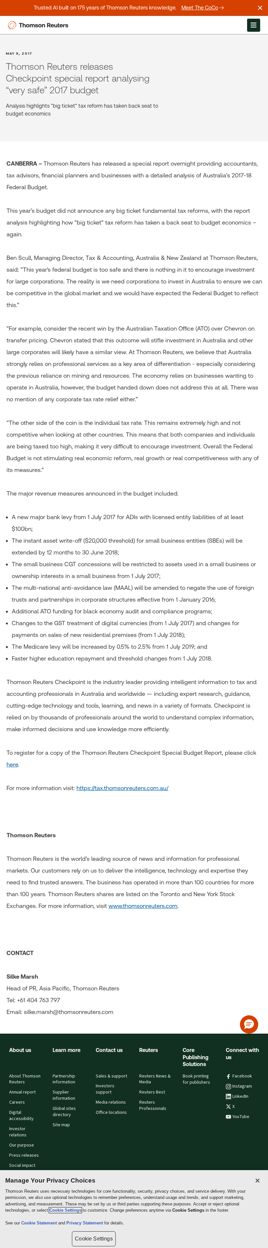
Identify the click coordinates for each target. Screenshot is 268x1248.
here (12, 764)
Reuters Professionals (152, 1105)
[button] (249, 1024)
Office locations (111, 1112)
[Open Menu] (253, 25)
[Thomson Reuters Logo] (39, 25)
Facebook (242, 1076)
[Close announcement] (260, 8)
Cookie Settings (65, 1210)
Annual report (22, 1092)
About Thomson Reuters (25, 1079)
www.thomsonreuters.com (143, 905)
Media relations (111, 1102)
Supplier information (64, 1095)
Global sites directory (64, 1112)
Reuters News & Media (155, 1079)
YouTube (240, 1117)
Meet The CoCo (199, 8)
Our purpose (21, 1145)
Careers (17, 1102)
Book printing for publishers (196, 1079)
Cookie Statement (39, 1223)
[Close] (257, 1180)
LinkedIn (240, 1096)
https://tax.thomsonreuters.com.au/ (122, 788)
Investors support (105, 1089)
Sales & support (111, 1076)
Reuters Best (152, 1092)
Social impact (22, 1165)
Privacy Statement (85, 1223)
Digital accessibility (21, 1116)
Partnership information (64, 1079)
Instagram (242, 1086)
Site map (61, 1125)
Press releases (24, 1155)
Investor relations (17, 1132)
